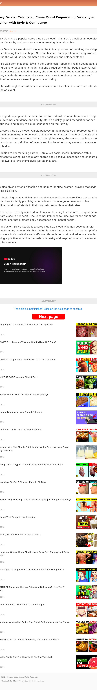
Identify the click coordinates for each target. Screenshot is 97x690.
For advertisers (38, 681)
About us (4, 681)
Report (12, 31)
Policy (10, 681)
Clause (15, 681)
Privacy (21, 681)
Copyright (28, 681)
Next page (48, 316)
